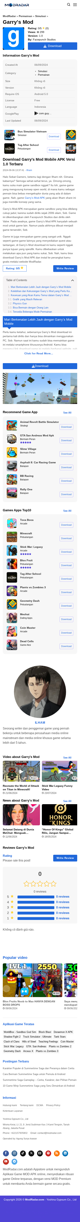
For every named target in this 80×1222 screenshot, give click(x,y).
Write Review (65, 268)
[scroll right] (73, 988)
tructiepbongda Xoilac (62, 1212)
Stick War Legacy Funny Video (57, 787)
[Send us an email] (40, 1153)
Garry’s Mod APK (35, 197)
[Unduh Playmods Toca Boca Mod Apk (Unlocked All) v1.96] (12, 523)
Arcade (23, 523)
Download (54, 46)
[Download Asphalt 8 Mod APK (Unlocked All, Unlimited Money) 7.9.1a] (12, 466)
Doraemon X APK (63, 1032)
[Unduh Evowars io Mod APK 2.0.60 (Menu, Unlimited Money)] (71, 148)
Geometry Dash (12, 1051)
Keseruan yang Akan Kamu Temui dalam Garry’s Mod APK (41, 295)
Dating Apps (26, 618)
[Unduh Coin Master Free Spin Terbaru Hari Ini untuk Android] (12, 631)
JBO (72, 1208)
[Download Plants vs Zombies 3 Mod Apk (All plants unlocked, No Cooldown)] (12, 591)
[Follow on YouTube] (6, 1162)
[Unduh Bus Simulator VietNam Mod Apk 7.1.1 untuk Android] (9, 135)
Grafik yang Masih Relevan (27, 299)
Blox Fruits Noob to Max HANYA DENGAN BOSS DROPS (29, 1003)
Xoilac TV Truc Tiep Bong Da (31, 1212)
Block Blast (45, 1032)
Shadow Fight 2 (12, 1036)
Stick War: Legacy (14, 1046)
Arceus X (28, 1051)
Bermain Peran (27, 439)
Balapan (24, 466)
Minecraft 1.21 (12, 1203)
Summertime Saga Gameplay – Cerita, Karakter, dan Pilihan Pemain (39, 1080)
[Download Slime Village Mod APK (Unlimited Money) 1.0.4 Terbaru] (12, 452)
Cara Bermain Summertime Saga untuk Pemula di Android (34, 1074)
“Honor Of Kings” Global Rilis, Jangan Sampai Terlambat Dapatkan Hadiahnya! (57, 831)
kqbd (66, 1208)
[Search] (68, 4)
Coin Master (67, 1041)
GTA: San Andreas (36, 1046)
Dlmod (25, 1203)
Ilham (29, 170)
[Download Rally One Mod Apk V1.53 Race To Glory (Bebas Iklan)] (12, 493)
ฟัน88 (47, 1208)
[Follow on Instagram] (14, 1153)
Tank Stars (60, 1036)
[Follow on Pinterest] (48, 1153)
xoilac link (56, 1208)
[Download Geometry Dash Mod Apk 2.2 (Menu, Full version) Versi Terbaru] (71, 135)
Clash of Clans (12, 1041)
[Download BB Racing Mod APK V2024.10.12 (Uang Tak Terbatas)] (12, 479)
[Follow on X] (31, 1153)
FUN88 (55, 1203)
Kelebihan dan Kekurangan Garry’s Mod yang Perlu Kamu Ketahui (41, 291)
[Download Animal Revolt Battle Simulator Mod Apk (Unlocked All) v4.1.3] (12, 425)
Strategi (24, 425)
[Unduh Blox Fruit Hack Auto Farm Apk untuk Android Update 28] (12, 564)
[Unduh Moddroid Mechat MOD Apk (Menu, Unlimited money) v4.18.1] (12, 618)
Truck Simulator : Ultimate (37, 1036)
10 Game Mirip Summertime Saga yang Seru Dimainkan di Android (39, 1085)
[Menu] (75, 4)
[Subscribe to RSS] (57, 1153)
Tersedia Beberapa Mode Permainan (32, 312)
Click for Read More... (38, 353)
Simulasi (40, 16)
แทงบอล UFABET (40, 1203)
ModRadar (9, 16)
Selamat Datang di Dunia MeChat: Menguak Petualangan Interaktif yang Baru (20, 831)
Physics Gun (20, 303)
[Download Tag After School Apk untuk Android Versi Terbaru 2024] (9, 148)
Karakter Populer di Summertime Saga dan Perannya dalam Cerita (38, 1068)
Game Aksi (25, 645)
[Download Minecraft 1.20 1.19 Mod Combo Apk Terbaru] (12, 537)
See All (67, 412)
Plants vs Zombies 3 (47, 1051)
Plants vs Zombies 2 (60, 1046)
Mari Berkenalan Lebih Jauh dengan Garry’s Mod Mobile (41, 287)
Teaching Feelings (48, 1041)
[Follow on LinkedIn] (65, 1153)
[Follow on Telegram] (14, 1162)
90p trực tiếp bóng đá (30, 1208)
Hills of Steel (29, 1041)
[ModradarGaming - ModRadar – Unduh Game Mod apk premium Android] (18, 4)
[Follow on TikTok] (23, 1153)
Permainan (25, 16)
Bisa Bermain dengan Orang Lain (30, 307)
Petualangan (24, 148)
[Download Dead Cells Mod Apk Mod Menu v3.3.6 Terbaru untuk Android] (12, 645)
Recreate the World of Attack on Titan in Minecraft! (21, 787)
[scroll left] (6, 988)
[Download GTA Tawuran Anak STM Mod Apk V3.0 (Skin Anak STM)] (12, 439)
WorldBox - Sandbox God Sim (20, 1032)
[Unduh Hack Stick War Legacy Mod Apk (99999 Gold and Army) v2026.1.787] (12, 550)
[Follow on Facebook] (6, 1153)
